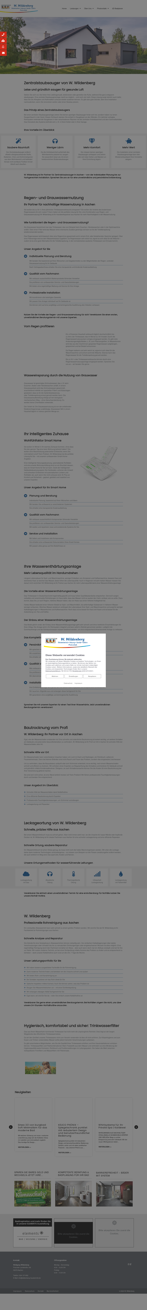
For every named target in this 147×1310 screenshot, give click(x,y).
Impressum (78, 683)
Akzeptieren (92, 676)
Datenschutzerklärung (53, 671)
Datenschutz (68, 683)
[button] (3, 34)
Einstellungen (73, 676)
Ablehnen (55, 676)
